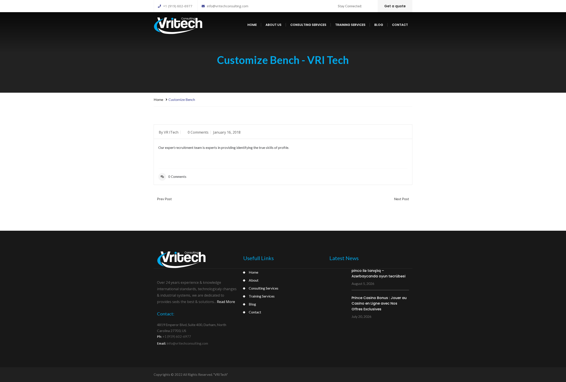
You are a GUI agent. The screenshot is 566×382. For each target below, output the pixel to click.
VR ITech (171, 132)
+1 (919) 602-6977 (177, 6)
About (253, 280)
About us (273, 25)
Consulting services (308, 25)
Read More (226, 301)
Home (252, 25)
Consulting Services (263, 288)
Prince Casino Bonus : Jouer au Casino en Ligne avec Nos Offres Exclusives (379, 303)
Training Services (262, 296)
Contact (400, 25)
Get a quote (395, 6)
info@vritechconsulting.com (227, 6)
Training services (350, 25)
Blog (378, 25)
